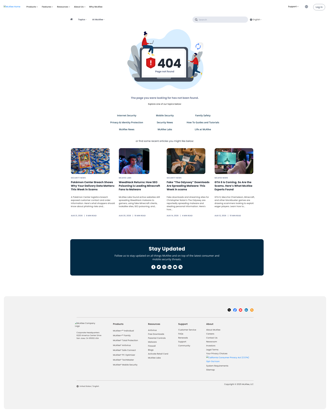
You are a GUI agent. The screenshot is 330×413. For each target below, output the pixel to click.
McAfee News (126, 129)
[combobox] (255, 19)
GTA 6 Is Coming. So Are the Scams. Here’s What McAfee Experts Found (233, 185)
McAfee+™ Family (122, 335)
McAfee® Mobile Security (125, 364)
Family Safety (203, 115)
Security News (165, 122)
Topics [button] (81, 19)
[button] (307, 5)
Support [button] (292, 6)
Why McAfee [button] (95, 6)
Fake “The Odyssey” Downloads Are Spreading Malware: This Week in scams (188, 185)
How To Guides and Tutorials (203, 122)
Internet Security (126, 115)
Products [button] (31, 6)
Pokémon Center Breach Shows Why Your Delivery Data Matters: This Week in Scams (93, 185)
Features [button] (46, 6)
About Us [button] (79, 6)
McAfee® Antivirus (122, 345)
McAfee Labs (165, 129)
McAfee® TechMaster (123, 360)
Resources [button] (62, 6)
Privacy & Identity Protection (126, 122)
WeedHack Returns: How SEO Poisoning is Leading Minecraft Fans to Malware (139, 185)
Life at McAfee (203, 129)
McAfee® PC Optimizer (124, 355)
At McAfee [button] (97, 19)
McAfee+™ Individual (123, 330)
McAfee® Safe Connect (124, 350)
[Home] (71, 19)
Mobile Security (165, 115)
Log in (319, 7)
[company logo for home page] (12, 6)
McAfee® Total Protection (125, 340)
